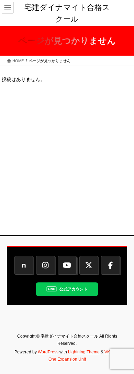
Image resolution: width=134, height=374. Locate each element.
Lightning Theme (84, 352)
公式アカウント (73, 288)
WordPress (48, 352)
